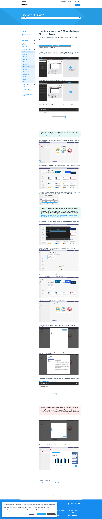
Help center (24, 26)
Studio (77, 5)
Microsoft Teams (43, 26)
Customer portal (72, 1)
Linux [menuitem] (24, 61)
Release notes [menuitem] (25, 98)
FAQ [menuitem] (24, 81)
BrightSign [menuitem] (25, 56)
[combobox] (49, 18)
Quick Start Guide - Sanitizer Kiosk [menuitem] (28, 34)
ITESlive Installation (33, 26)
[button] (34, 38)
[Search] (79, 18)
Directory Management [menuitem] (27, 86)
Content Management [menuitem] (27, 38)
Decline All (51, 514)
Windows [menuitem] (25, 76)
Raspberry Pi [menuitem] (26, 64)
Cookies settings (32, 514)
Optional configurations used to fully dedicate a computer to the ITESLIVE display (54, 485)
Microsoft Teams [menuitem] (27, 66)
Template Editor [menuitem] (25, 84)
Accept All (41, 514)
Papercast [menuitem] (25, 69)
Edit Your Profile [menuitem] (25, 46)
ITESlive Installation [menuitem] (26, 51)
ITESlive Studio (44, 53)
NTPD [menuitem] (24, 79)
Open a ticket (63, 1)
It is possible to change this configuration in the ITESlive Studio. (59, 135)
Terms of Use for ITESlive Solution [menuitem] (27, 95)
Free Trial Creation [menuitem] (26, 89)
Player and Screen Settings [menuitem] (26, 43)
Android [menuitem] (25, 54)
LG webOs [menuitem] (25, 59)
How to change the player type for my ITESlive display (49, 482)
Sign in (79, 1)
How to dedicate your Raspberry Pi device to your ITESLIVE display (51, 491)
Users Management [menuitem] (26, 49)
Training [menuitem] (24, 31)
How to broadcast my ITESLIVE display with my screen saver (50, 495)
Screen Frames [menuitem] (25, 40)
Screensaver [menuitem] (26, 74)
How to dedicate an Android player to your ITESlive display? (50, 488)
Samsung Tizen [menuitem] (26, 71)
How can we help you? (32, 15)
